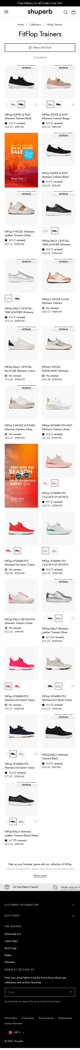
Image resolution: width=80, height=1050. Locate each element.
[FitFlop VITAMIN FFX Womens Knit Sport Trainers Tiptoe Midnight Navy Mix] (21, 731)
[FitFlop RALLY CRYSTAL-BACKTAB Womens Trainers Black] (21, 343)
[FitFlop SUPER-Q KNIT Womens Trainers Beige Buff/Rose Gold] (58, 82)
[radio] (13, 104)
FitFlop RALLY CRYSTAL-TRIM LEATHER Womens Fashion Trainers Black (56, 243)
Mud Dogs (10, 948)
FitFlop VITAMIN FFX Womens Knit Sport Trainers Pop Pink (21, 698)
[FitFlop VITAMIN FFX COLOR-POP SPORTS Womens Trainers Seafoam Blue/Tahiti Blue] (58, 528)
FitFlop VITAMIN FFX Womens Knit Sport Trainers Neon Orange (21, 563)
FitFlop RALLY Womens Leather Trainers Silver (55, 630)
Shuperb (18, 1041)
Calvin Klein (11, 941)
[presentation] (36, 104)
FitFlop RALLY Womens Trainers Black (55, 756)
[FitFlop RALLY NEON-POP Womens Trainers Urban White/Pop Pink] (21, 596)
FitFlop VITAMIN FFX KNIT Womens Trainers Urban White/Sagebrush (57, 427)
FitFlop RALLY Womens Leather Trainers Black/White (21, 833)
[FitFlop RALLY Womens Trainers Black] (58, 731)
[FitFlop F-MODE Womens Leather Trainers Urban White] (21, 208)
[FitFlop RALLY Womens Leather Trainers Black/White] (21, 799)
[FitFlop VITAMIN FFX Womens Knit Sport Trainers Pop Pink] (21, 663)
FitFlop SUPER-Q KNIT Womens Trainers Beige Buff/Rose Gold (56, 116)
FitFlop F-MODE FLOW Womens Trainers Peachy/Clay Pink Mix (55, 301)
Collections (35, 24)
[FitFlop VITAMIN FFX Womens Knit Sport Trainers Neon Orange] (21, 528)
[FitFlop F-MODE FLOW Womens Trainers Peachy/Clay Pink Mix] (58, 276)
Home (21, 24)
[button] (6, 12)
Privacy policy (28, 1017)
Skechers (10, 962)
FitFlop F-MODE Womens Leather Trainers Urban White (19, 233)
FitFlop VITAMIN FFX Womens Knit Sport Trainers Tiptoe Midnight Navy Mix (21, 766)
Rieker (8, 955)
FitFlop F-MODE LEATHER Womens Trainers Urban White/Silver (20, 427)
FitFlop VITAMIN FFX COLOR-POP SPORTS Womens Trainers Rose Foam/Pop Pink (55, 495)
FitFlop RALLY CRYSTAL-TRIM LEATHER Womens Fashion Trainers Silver (19, 310)
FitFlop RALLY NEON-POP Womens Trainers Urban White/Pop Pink (20, 621)
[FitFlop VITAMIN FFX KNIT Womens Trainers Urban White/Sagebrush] (58, 402)
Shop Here (17, 498)
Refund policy (11, 1017)
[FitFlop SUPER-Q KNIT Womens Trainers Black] (21, 82)
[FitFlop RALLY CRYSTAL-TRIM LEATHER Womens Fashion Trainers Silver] (21, 276)
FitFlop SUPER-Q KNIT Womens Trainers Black (18, 116)
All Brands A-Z (13, 934)
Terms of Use (40, 1001)
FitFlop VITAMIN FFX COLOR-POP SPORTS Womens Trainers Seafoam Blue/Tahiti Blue (57, 563)
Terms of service (46, 1017)
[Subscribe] (70, 992)
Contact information (13, 1023)
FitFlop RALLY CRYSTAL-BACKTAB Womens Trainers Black (21, 369)
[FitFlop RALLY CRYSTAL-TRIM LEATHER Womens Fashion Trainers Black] (58, 208)
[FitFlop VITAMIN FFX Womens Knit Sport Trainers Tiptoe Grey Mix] (58, 663)
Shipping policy (65, 1017)
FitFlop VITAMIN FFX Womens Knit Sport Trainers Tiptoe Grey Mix (58, 698)
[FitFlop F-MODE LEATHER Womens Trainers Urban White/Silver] (21, 402)
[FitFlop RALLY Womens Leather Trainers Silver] (58, 596)
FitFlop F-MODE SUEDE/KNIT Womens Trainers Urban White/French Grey (55, 369)
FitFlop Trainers (54, 24)
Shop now (17, 179)
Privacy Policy (54, 1001)
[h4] (21, 160)
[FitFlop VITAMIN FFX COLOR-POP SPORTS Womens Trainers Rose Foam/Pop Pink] (58, 460)
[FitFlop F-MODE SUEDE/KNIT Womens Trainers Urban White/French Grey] (58, 343)
